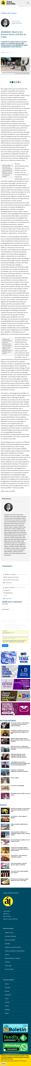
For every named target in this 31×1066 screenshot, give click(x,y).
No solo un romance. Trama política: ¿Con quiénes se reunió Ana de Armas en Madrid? (20, 724)
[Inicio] (8, 3)
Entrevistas (8, 995)
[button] (20, 6)
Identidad (7, 943)
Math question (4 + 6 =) (8, 633)
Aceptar (3, 1063)
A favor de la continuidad (17, 785)
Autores (7, 954)
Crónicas (7, 1002)
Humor (7, 998)
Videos (7, 1013)
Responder (9, 582)
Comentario (5, 609)
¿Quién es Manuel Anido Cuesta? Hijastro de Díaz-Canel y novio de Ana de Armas (20, 740)
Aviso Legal (8, 965)
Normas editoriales (10, 940)
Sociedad (7, 987)
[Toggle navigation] (28, 2)
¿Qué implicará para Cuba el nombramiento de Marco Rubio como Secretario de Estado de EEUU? (20, 763)
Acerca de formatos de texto (8, 621)
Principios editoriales (10, 936)
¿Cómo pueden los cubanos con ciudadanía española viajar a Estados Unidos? (20, 833)
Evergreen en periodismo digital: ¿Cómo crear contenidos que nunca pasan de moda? (20, 849)
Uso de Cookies (9, 969)
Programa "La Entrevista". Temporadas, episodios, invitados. (19, 770)
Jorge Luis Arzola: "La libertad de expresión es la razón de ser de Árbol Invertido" (20, 748)
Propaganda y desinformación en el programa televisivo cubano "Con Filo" (20, 732)
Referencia (6, 914)
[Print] (20, 82)
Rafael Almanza (17, 23)
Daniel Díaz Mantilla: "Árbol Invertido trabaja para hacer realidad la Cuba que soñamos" (19, 756)
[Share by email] (16, 82)
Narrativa (7, 1009)
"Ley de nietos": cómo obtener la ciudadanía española (19, 856)
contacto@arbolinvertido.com (11, 1053)
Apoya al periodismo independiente (14, 951)
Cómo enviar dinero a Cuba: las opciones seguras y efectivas (19, 864)
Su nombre (5, 604)
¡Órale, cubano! (15, 777)
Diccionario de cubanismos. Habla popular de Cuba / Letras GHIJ (19, 879)
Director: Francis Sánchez (10, 919)
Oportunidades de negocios (12, 958)
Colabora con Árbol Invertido (13, 947)
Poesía (7, 1006)
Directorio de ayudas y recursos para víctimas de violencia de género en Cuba (20, 810)
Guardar (5, 645)
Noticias (7, 991)
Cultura (7, 984)
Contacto (7, 962)
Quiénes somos (9, 932)
